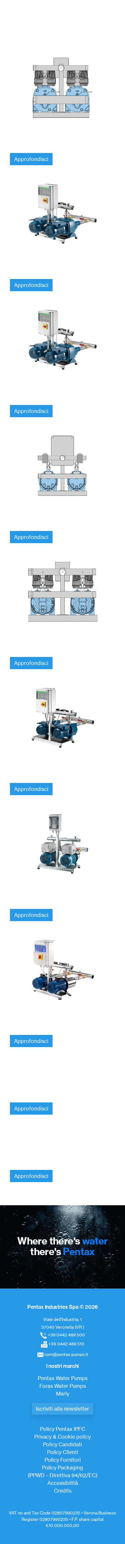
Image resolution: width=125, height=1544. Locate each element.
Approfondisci (31, 159)
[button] (112, 37)
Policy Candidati (62, 1444)
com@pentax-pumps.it (66, 1354)
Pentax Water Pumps (63, 1378)
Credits (62, 1490)
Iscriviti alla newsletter (62, 1408)
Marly (62, 1393)
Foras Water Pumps (62, 1386)
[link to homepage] (60, 18)
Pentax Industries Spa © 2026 (62, 1307)
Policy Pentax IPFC (62, 1429)
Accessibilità (62, 1483)
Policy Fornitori (63, 1460)
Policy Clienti (62, 1452)
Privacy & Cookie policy (62, 1436)
